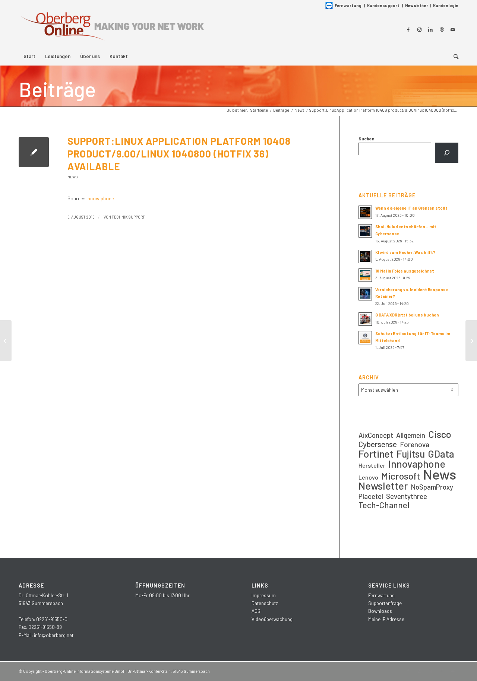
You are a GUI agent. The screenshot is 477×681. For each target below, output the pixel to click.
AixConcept (375, 435)
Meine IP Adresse (386, 619)
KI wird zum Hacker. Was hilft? (405, 252)
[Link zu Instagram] (419, 29)
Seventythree (406, 496)
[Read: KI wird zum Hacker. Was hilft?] (365, 256)
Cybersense (377, 444)
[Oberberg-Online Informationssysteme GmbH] (112, 29)
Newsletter (416, 5)
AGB (256, 611)
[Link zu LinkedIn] (430, 29)
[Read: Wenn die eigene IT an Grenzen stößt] (365, 212)
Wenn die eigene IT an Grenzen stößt (411, 208)
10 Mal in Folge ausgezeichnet (404, 270)
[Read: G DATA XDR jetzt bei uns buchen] (365, 319)
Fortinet (376, 454)
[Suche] (453, 56)
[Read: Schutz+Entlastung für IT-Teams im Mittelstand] (365, 337)
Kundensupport (383, 5)
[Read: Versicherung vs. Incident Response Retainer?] (365, 293)
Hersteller (371, 465)
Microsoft (400, 476)
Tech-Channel (384, 505)
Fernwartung (348, 5)
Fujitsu (411, 454)
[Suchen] (446, 153)
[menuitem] (29, 56)
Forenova (414, 444)
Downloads (380, 611)
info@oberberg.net (53, 635)
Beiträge (57, 89)
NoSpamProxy (432, 487)
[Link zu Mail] (452, 29)
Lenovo (368, 477)
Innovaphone (100, 198)
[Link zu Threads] (441, 29)
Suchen (366, 138)
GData (441, 454)
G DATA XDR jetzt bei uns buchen (407, 314)
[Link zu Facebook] (408, 29)
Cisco (439, 434)
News (72, 177)
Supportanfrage (385, 603)
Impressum (264, 595)
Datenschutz (265, 603)
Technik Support (128, 216)
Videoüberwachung (272, 619)
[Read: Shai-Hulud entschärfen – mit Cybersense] (365, 231)
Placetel (370, 496)
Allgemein (410, 435)
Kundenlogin (445, 5)
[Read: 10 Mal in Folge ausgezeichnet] (365, 275)
